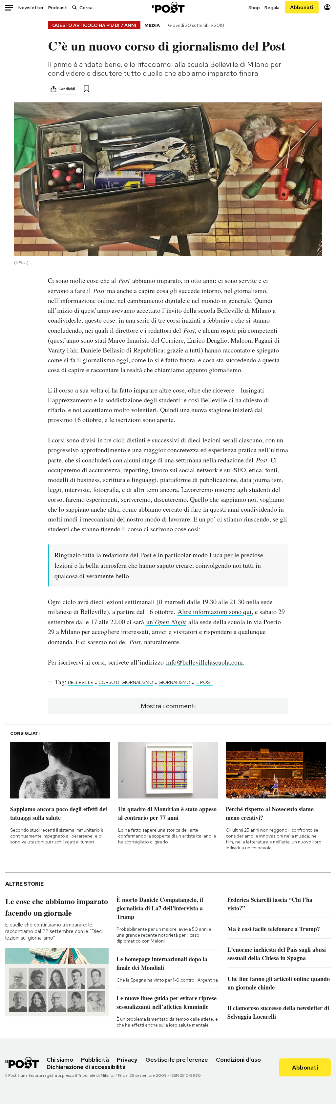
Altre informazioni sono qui (215, 611)
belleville (80, 682)
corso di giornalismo (125, 682)
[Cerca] (74, 7)
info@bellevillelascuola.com (204, 662)
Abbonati (301, 7)
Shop (254, 8)
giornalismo (174, 682)
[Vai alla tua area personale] (327, 7)
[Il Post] (168, 7)
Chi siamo (60, 1059)
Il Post (204, 682)
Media (152, 25)
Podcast (57, 8)
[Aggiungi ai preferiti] (86, 88)
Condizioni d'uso (238, 1059)
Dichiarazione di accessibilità (86, 1067)
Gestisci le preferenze (176, 1059)
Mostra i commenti (168, 706)
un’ (166, 621)
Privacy (127, 1059)
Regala (272, 8)
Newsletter (31, 8)
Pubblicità (95, 1059)
